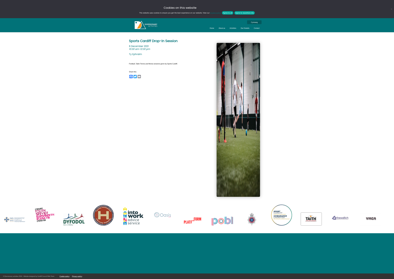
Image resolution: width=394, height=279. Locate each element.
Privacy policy (77, 276)
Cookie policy (215, 13)
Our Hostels (245, 28)
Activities (233, 28)
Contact (256, 28)
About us (222, 28)
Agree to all (227, 13)
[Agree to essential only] (391, 9)
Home (212, 28)
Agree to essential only (244, 13)
